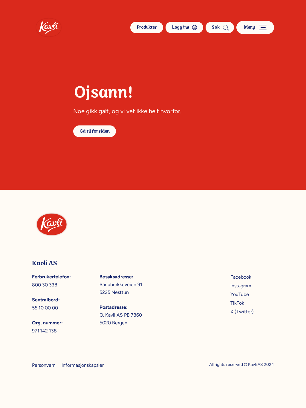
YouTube (239, 294)
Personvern (44, 365)
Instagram (240, 286)
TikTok (237, 303)
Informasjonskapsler (83, 365)
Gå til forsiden (94, 131)
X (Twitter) (242, 312)
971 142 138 (44, 331)
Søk (216, 27)
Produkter (147, 27)
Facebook (240, 277)
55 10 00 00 (45, 308)
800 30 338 (44, 285)
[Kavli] (48, 27)
